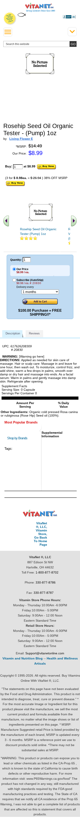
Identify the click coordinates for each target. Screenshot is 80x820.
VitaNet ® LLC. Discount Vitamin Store (40, 513)
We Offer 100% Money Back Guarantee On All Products (10, 18)
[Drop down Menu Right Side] (72, 31)
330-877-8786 (46, 582)
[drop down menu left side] (7, 32)
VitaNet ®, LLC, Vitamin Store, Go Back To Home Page (40, 533)
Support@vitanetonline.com (44, 653)
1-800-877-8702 (47, 572)
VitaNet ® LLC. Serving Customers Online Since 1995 (40, 7)
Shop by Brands (18, 438)
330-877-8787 (44, 592)
